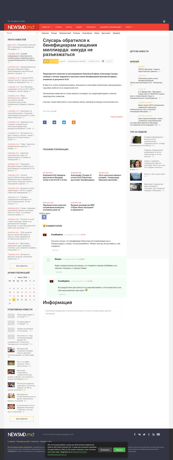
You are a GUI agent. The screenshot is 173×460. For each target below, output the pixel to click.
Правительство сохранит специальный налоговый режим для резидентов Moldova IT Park (21, 125)
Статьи (58, 27)
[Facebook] (134, 434)
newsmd (141, 66)
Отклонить (105, 450)
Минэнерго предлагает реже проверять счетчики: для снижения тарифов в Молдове (22, 246)
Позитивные (87, 33)
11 (14, 292)
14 (26, 292)
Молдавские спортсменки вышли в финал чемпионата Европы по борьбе (22, 397)
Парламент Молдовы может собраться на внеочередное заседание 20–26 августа (21, 167)
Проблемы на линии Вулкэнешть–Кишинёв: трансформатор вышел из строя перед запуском (21, 114)
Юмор (97, 33)
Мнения (134, 61)
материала (155, 449)
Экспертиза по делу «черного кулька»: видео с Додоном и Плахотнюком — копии (21, 136)
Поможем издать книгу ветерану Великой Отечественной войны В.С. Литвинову (146, 81)
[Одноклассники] (149, 434)
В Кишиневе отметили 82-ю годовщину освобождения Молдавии (22, 47)
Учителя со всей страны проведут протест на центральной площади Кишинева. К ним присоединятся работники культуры (22, 223)
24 (10, 300)
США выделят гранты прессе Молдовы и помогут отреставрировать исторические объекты (20, 235)
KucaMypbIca (57, 234)
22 (30, 296)
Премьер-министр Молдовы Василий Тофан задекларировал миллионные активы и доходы (21, 70)
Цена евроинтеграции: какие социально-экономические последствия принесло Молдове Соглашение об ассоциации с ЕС (146, 121)
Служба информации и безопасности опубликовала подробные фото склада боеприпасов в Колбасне (21, 57)
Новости (46, 27)
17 (10, 296)
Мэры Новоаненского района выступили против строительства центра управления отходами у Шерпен (21, 100)
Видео (79, 27)
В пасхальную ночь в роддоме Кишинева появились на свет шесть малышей (21, 408)
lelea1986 (82, 61)
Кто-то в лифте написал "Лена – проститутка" (24, 363)
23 (34, 296)
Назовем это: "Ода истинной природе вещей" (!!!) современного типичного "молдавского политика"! (20, 339)
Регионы (76, 33)
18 (14, 296)
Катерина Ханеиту (145, 102)
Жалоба (55, 250)
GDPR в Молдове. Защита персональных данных (149, 70)
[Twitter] (144, 434)
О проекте (11, 441)
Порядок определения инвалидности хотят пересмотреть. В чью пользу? (19, 200)
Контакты (91, 27)
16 (34, 292)
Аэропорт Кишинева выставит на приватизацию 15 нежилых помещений (19, 156)
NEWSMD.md (12, 451)
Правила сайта (46, 441)
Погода (54, 33)
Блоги (69, 27)
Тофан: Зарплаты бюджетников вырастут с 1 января (21, 146)
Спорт (128, 27)
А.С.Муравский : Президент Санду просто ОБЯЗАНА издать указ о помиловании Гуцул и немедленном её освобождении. (147, 95)
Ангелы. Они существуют (154, 175)
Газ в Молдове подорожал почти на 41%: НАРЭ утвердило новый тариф (21, 89)
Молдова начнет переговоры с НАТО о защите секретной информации (21, 190)
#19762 (90, 281)
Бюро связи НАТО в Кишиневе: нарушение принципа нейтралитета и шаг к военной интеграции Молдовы (147, 108)
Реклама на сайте (23, 441)
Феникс (58, 259)
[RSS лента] (153, 434)
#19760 (81, 259)
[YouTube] (158, 434)
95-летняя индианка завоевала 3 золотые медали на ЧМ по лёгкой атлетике (21, 386)
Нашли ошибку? (117, 117)
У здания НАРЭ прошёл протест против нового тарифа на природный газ (21, 80)
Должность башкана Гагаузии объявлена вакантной (20, 256)
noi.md (53, 111)
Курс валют (106, 33)
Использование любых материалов (20, 447)
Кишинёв (116, 33)
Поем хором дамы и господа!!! (25, 315)
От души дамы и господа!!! (24, 322)
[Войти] (164, 21)
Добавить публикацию (110, 27)
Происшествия (65, 33)
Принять (119, 450)
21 (26, 296)
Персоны (45, 33)
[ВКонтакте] (139, 434)
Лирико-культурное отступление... (25, 329)
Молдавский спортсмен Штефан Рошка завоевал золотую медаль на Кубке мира (21, 352)
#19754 (83, 235)
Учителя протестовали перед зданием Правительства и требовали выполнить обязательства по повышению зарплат (20, 179)
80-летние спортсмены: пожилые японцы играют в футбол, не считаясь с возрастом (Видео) (21, 374)
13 (22, 292)
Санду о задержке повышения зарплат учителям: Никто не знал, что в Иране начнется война (21, 211)
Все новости (21, 266)
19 (18, 296)
